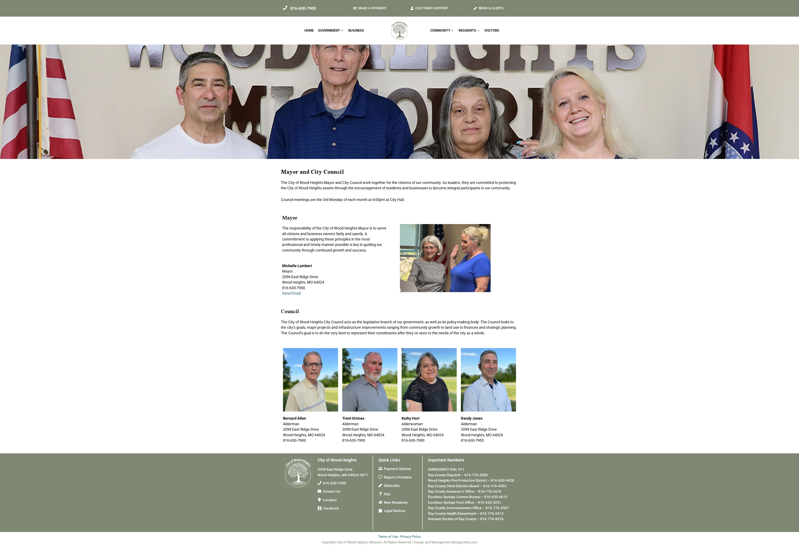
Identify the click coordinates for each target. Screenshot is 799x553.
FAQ (387, 494)
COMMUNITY (440, 30)
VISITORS (491, 30)
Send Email (291, 293)
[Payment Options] (380, 468)
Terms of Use (388, 537)
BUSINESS (356, 30)
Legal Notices (395, 511)
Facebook (331, 508)
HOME (309, 30)
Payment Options (397, 469)
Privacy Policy (410, 537)
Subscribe (392, 486)
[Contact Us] (319, 491)
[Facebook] (320, 508)
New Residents (396, 502)
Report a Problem (398, 477)
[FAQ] (380, 494)
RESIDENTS (467, 30)
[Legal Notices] (380, 510)
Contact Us (331, 491)
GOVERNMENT (329, 30)
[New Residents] (380, 502)
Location (330, 500)
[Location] (319, 500)
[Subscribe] (380, 485)
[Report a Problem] (380, 477)
